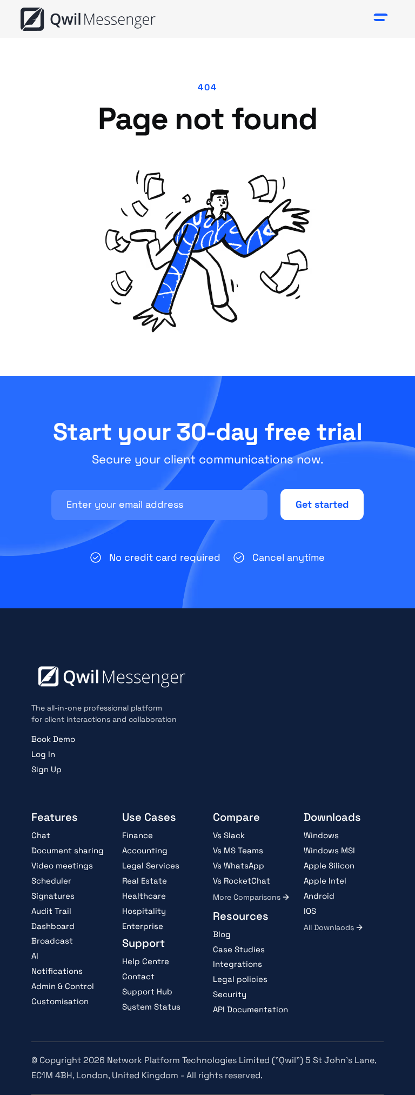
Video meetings (62, 865)
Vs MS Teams (238, 850)
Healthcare (144, 896)
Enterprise (142, 926)
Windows (321, 835)
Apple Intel (325, 880)
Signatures (53, 896)
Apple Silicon (329, 865)
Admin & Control (62, 986)
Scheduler (51, 880)
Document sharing (67, 850)
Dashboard (53, 926)
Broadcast (52, 940)
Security (229, 994)
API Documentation (250, 1009)
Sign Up (46, 769)
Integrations (237, 964)
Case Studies (239, 949)
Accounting (145, 850)
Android (319, 896)
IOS (310, 911)
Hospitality (144, 911)
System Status (151, 1006)
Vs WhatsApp (238, 865)
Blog (222, 934)
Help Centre (145, 961)
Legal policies (240, 979)
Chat (40, 835)
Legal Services (150, 865)
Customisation (60, 1001)
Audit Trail (51, 911)
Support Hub (147, 991)
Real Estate (144, 880)
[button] (380, 18)
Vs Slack (229, 835)
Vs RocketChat (241, 880)
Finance (137, 835)
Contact (138, 976)
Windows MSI (329, 850)
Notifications (57, 971)
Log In (43, 754)
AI (34, 956)
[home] (88, 19)
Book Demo (53, 739)
